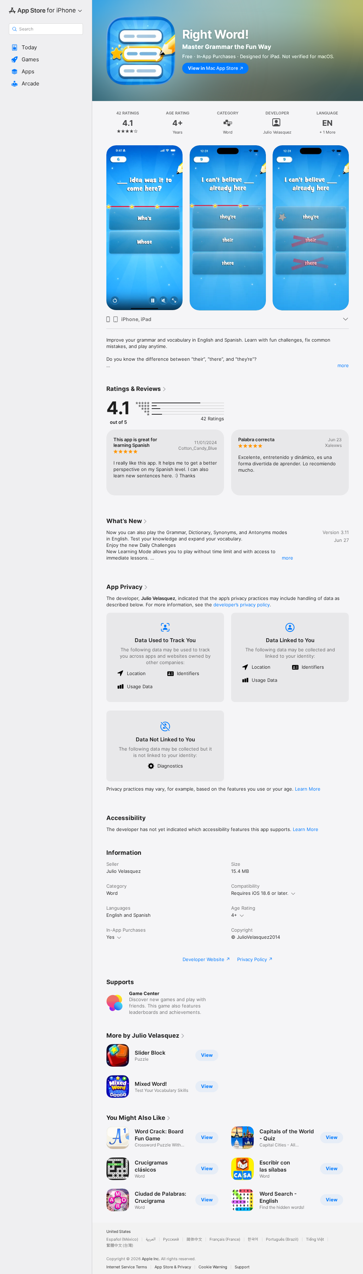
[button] (46, 47)
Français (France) (225, 1239)
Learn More (307, 789)
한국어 (253, 1239)
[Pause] (153, 301)
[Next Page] (356, 123)
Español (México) (122, 1239)
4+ (234, 915)
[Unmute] (163, 301)
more (343, 365)
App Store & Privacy (173, 1267)
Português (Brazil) (282, 1239)
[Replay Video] (115, 301)
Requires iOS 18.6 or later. (260, 893)
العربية (151, 1239)
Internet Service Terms (126, 1267)
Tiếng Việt (315, 1239)
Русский (171, 1239)
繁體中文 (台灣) (119, 1245)
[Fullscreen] (174, 301)
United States (118, 1232)
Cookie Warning (213, 1267)
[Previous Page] (99, 123)
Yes (110, 937)
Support (242, 1267)
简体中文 (194, 1239)
